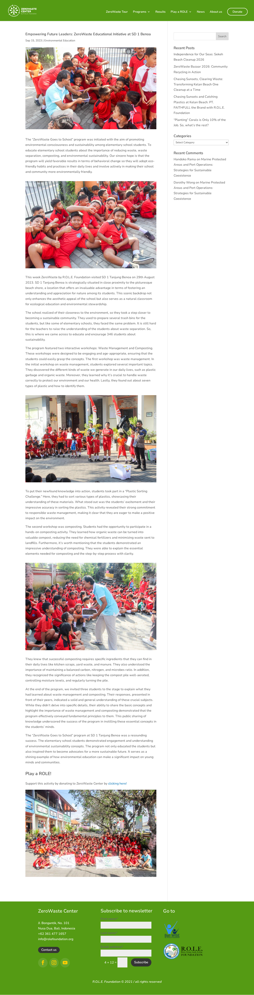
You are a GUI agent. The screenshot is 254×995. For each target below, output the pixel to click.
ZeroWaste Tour (117, 12)
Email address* (112, 947)
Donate (237, 12)
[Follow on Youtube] (65, 962)
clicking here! (117, 783)
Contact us (49, 950)
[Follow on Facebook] (43, 962)
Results (160, 12)
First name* (109, 919)
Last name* (109, 933)
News (201, 12)
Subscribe (141, 962)
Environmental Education (59, 40)
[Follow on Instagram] (54, 962)
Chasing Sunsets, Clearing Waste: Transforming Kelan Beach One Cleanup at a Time (198, 84)
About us (216, 12)
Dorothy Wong (184, 182)
